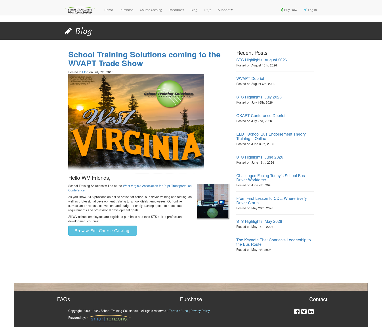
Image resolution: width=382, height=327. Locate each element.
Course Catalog (151, 10)
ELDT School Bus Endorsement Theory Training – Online (271, 136)
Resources (176, 10)
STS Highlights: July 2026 (259, 97)
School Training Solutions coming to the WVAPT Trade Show (144, 58)
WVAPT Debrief (250, 78)
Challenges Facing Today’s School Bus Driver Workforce (270, 177)
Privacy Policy (200, 310)
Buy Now (290, 10)
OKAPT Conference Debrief (260, 115)
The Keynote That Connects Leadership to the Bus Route (273, 242)
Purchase (126, 10)
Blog (194, 10)
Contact (318, 299)
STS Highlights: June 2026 (259, 157)
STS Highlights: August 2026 (261, 59)
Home (108, 10)
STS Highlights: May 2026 (259, 221)
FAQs (207, 10)
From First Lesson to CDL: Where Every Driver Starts (271, 200)
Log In (312, 10)
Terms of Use (178, 310)
